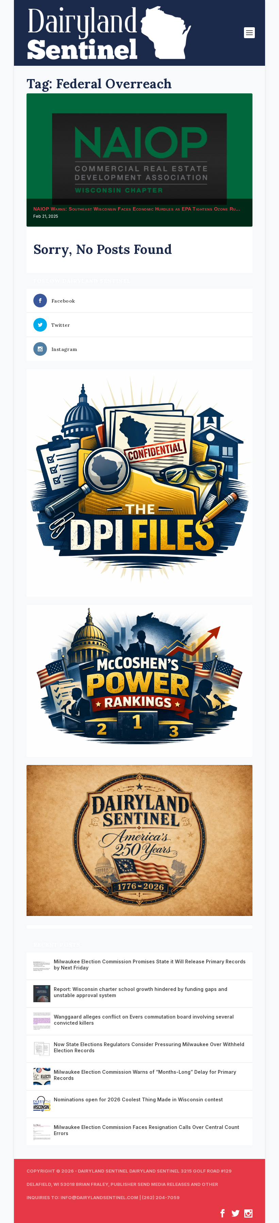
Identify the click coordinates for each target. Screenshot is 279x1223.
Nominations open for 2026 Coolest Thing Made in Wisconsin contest (138, 1099)
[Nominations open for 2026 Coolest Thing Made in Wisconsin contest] (41, 1104)
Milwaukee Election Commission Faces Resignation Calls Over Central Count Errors (146, 1130)
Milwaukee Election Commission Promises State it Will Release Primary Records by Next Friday (150, 964)
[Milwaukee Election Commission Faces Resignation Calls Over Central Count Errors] (41, 1131)
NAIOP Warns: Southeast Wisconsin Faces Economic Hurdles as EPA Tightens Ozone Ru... (137, 209)
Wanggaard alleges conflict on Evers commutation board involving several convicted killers (144, 1020)
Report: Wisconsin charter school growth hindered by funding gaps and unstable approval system (140, 992)
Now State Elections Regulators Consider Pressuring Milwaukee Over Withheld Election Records (149, 1047)
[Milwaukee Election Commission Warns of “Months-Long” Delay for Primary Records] (41, 1076)
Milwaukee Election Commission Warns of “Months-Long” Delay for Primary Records (145, 1075)
